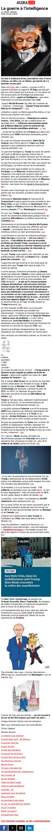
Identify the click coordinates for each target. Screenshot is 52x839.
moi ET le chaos (8, 807)
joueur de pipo (7, 746)
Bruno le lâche (7, 797)
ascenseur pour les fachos (13, 793)
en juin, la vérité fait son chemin (15, 804)
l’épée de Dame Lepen (11, 782)
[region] (31, 354)
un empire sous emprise (12, 735)
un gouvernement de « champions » (17, 771)
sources (17, 613)
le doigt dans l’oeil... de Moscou (15, 739)
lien (27, 108)
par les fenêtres (8, 779)
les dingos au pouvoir (11, 761)
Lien (43, 232)
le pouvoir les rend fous (12, 753)
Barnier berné (7, 764)
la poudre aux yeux (9, 814)
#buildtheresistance (13, 529)
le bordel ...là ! (7, 789)
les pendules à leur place (12, 800)
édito (12, 87)
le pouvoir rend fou (10, 743)
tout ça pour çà (8, 775)
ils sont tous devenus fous (13, 757)
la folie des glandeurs (11, 750)
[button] (4, 828)
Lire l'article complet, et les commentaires (25, 821)
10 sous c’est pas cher (11, 768)
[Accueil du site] (26, 4)
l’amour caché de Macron (12, 786)
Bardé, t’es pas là (9, 811)
